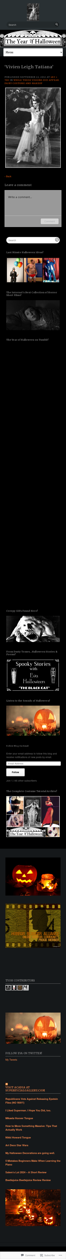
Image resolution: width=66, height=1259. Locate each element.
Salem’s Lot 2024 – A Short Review (26, 1172)
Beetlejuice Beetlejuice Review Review (28, 1180)
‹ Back (8, 176)
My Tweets (11, 1059)
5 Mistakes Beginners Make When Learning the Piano (32, 1162)
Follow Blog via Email (17, 746)
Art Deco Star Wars (16, 1145)
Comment (49, 221)
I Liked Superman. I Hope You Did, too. (28, 1110)
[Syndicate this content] (33, 1084)
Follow (15, 772)
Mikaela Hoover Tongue (19, 1118)
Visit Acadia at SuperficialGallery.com (25, 1089)
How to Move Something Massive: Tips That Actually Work (31, 1127)
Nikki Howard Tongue (18, 1137)
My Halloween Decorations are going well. (30, 1153)
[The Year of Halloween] (33, 38)
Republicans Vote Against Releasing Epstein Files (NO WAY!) (31, 1100)
